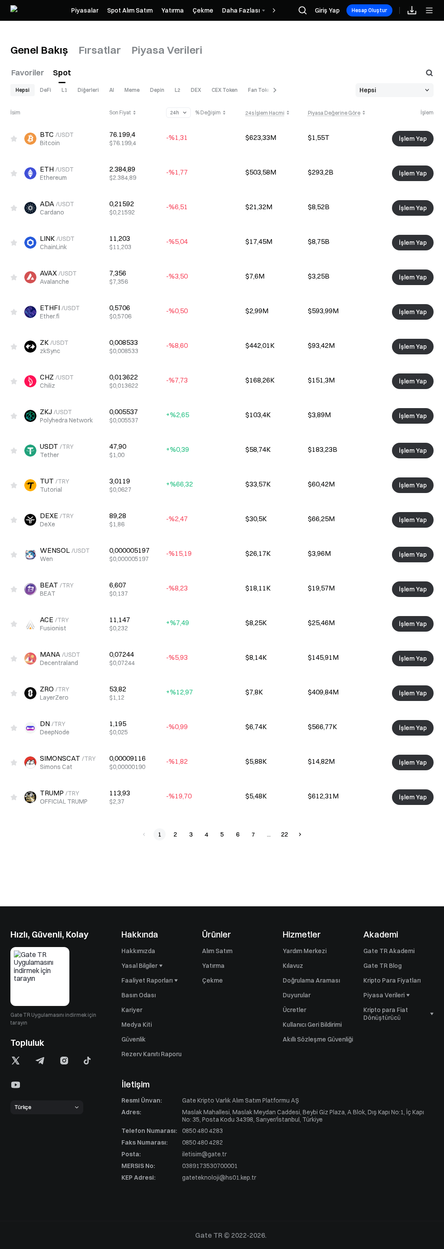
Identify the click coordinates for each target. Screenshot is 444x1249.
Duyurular (296, 995)
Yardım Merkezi (304, 951)
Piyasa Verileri (384, 995)
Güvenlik (133, 1039)
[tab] (39, 50)
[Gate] (36, 10)
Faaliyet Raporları (147, 980)
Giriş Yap (327, 10)
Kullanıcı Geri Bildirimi (312, 1024)
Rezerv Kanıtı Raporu (151, 1054)
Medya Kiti (136, 1024)
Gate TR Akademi (389, 951)
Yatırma (213, 966)
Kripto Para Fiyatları (392, 980)
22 (284, 834)
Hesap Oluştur (369, 10)
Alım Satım (217, 951)
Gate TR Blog (382, 966)
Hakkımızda (138, 951)
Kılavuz (293, 966)
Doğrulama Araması (311, 980)
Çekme (212, 980)
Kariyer (131, 1010)
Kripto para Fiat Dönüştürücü (385, 1014)
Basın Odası (138, 995)
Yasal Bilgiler (139, 966)
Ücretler (294, 1010)
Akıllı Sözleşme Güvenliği (318, 1039)
